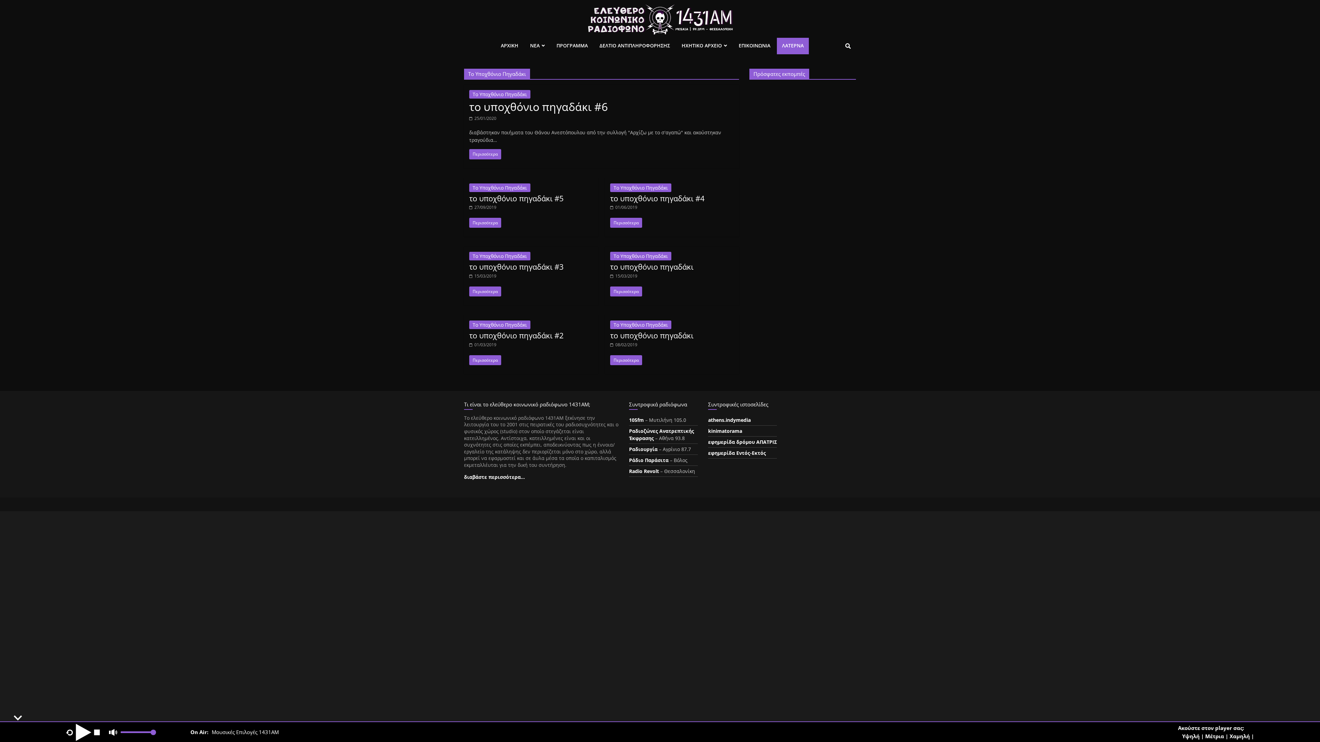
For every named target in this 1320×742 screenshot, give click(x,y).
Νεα (535, 45)
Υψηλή (1191, 736)
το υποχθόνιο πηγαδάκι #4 (657, 198)
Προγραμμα (572, 45)
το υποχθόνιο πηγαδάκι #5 (516, 198)
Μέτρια (1214, 736)
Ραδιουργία (643, 449)
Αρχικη (509, 45)
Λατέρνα (793, 45)
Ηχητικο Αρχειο (702, 45)
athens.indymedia (729, 420)
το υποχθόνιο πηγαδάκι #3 (516, 266)
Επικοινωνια (754, 45)
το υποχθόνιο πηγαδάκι (651, 266)
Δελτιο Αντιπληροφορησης (635, 45)
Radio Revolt (644, 471)
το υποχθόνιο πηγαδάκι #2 (516, 335)
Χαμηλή (1240, 736)
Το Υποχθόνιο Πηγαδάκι (500, 94)
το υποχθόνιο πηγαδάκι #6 (538, 106)
